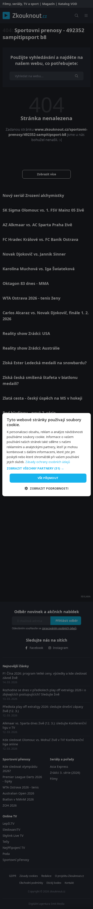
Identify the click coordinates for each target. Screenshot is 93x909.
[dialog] (46, 454)
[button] (47, 468)
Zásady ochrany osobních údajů (47, 462)
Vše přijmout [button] (48, 478)
